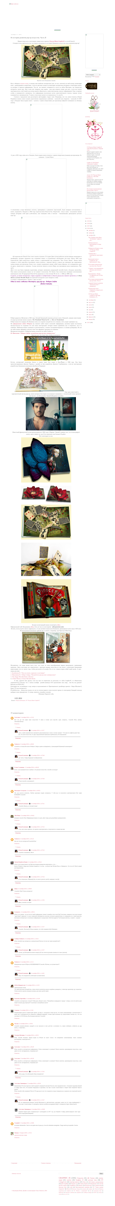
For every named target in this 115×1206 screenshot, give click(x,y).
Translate (97, 76)
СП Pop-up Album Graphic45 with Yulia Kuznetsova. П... (94, 295)
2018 (88, 223)
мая (90, 309)
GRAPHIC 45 (65, 1178)
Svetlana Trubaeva (19, 938)
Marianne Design (76, 1189)
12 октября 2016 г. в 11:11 (27, 962)
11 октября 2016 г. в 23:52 (27, 717)
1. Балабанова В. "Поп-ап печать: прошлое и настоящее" (28, 673)
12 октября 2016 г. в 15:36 (26, 1010)
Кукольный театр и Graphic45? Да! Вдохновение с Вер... (94, 260)
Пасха (68, 1189)
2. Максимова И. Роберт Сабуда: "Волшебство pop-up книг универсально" (33, 675)
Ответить (16, 723)
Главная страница (46, 1163)
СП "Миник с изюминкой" (80, 1190)
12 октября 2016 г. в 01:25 (27, 838)
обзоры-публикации (20, 700)
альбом (69, 1180)
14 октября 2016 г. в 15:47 (37, 1100)
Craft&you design (87, 1192)
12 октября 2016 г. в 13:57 (37, 926)
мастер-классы (74, 1182)
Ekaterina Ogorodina (20, 998)
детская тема (92, 1180)
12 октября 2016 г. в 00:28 (32, 767)
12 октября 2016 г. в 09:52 (28, 912)
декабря (91, 230)
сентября (91, 300)
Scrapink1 (17, 1123)
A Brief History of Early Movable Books (23, 678)
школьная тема (97, 1190)
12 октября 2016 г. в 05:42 (35, 862)
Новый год (74, 1183)
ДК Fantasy (91, 1178)
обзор (100, 1192)
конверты (84, 1189)
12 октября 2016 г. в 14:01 (37, 973)
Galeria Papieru (84, 1183)
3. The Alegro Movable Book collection (22, 677)
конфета (90, 1189)
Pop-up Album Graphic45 (57, 41)
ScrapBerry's (73, 1185)
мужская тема (62, 1187)
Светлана (17, 717)
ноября (91, 233)
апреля (91, 312)
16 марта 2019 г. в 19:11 (25, 1132)
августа (91, 302)
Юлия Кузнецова (23, 730)
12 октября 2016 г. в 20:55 (32, 1035)
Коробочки (94, 1183)
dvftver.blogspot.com (19, 985)
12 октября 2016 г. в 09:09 (25, 888)
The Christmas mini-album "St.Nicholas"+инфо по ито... (95, 239)
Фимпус (16, 1132)
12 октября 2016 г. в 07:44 (37, 876)
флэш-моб (65, 1194)
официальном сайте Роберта (22, 323)
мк (90, 1190)
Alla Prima (17, 815)
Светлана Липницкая (20, 1083)
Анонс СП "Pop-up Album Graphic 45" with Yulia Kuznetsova (94, 176)
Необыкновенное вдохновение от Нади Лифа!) (94, 244)
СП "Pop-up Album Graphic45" (33, 700)
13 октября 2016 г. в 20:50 (34, 1083)
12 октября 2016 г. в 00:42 (27, 815)
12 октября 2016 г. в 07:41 (37, 803)
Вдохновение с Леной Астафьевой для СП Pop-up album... (95, 275)
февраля (91, 317)
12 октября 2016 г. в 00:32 (33, 790)
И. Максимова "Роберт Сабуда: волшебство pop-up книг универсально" (33, 333)
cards (71, 1187)
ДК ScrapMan (64, 1183)
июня (90, 307)
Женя (16, 888)
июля (90, 304)
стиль (60, 1194)
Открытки (80, 1178)
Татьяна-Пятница (19, 1035)
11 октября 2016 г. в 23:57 (37, 730)
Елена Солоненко (19, 767)
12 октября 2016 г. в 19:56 (26, 1023)
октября (91, 235)
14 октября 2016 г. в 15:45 (37, 1071)
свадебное (78, 1192)
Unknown (17, 744)
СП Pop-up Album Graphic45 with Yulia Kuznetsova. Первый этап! (95, 148)
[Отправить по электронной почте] (15, 698)
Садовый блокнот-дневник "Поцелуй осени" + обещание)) (95, 284)
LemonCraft (98, 1185)
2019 (88, 221)
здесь (58, 625)
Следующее (14, 1163)
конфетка (69, 1190)
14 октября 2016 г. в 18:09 (38, 1109)
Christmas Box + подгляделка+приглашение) (95, 255)
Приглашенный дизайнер (82, 1187)
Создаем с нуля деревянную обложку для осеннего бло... (95, 270)
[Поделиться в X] (18, 698)
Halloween (61, 1192)
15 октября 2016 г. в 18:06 (27, 1123)
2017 (88, 226)
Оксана (16, 1023)
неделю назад (24, 83)
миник (80, 1185)
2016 (88, 228)
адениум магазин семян (20, 1135)
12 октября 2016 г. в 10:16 (31, 938)
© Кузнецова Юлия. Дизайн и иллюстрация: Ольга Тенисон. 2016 (29, 1190)
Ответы (18, 727)
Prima (84, 1182)
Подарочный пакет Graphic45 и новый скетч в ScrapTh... (95, 290)
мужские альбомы (70, 1192)
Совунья (16, 1010)
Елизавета (17, 912)
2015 (88, 322)
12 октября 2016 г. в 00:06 (27, 744)
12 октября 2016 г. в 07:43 (37, 827)
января (91, 319)
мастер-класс (88, 1185)
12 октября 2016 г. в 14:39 (33, 998)
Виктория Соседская (20, 790)
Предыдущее (77, 1163)
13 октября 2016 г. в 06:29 (27, 1047)
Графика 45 (80, 1180)
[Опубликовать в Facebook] (20, 698)
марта (90, 314)
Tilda (96, 1189)
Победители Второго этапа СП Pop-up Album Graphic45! (95, 250)
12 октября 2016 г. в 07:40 (37, 755)
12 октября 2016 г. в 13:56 (37, 900)
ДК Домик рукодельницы (96, 1182)
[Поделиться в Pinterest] (21, 698)
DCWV (95, 1192)
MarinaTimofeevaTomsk (21, 862)
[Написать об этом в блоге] (17, 698)
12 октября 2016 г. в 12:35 (32, 985)
